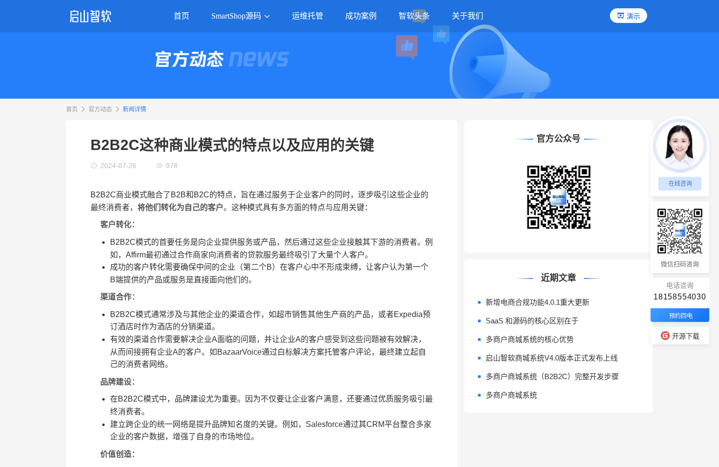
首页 (72, 109)
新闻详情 (134, 109)
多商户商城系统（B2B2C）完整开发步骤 (552, 376)
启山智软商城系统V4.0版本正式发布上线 (552, 358)
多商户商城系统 (511, 395)
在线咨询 (680, 183)
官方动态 (100, 109)
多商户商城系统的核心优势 (530, 339)
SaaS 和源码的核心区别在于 (532, 321)
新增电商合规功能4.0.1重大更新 (537, 302)
